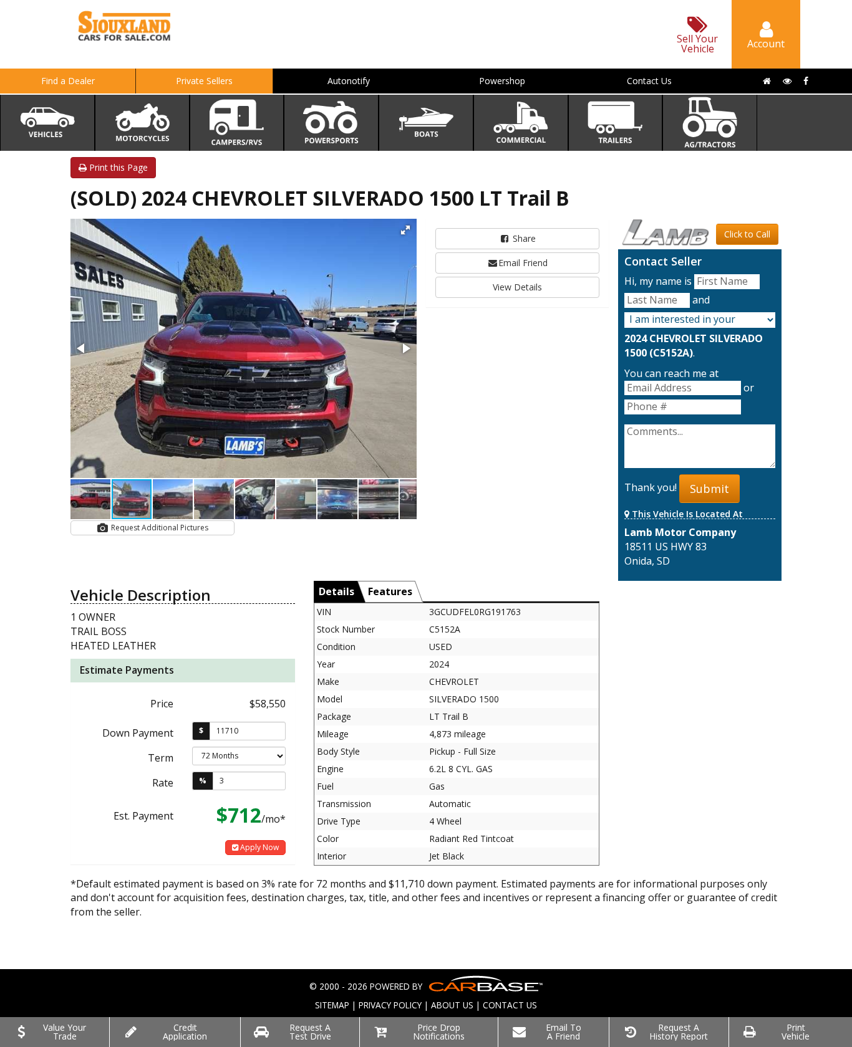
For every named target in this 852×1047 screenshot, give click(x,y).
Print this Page (117, 167)
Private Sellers (204, 81)
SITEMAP (332, 1005)
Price (161, 703)
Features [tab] (390, 591)
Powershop (502, 81)
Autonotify (348, 81)
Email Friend (523, 263)
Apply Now (258, 847)
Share (523, 238)
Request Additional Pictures (158, 527)
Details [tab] (336, 591)
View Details (517, 287)
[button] (405, 230)
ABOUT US (452, 1005)
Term (160, 758)
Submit (709, 488)
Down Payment (137, 733)
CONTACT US (510, 1005)
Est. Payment (143, 816)
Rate (162, 783)
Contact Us (649, 81)
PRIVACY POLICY (390, 1005)
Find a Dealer (68, 81)
